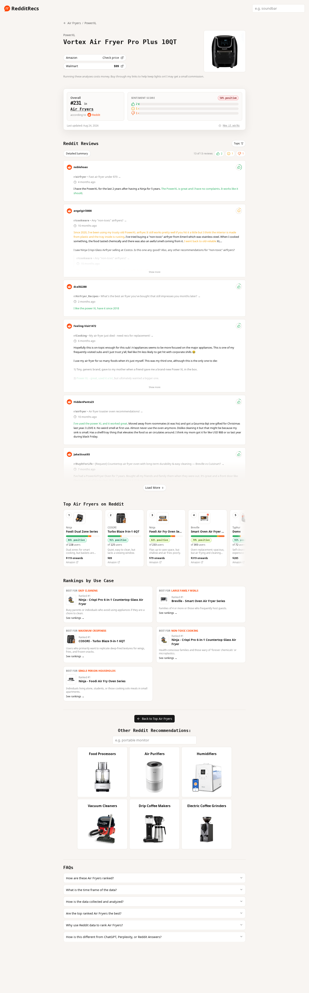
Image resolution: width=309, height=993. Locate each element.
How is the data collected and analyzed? (94, 901)
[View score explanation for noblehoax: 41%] (238, 167)
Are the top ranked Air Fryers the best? (93, 913)
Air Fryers (82, 109)
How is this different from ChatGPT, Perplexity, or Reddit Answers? (113, 937)
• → (97, 177)
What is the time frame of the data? (91, 890)
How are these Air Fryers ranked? (90, 878)
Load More (152, 488)
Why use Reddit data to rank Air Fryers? (94, 925)
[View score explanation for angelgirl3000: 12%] (238, 211)
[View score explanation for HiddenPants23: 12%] (238, 402)
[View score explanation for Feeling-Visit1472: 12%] (238, 326)
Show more (154, 271)
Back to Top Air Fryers (157, 719)
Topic (237, 143)
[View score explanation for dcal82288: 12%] (238, 286)
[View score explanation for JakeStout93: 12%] (238, 454)
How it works (231, 125)
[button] (82, 538)
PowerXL (90, 23)
